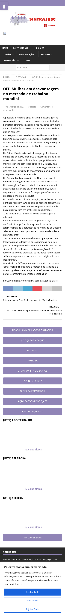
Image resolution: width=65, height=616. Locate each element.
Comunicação (26, 54)
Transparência (11, 60)
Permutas (46, 54)
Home (5, 48)
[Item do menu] (23, 3)
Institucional (20, 48)
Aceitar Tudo (32, 591)
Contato (28, 60)
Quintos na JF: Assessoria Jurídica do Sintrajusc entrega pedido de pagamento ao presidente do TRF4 (28, 510)
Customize (32, 600)
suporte (32, 106)
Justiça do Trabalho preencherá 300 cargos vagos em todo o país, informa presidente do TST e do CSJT (28, 432)
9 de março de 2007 (15, 106)
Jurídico (39, 48)
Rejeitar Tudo (32, 609)
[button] (4, 6)
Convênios (8, 54)
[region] (32, 589)
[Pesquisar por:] (33, 67)
